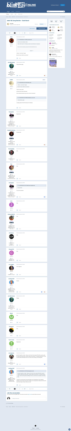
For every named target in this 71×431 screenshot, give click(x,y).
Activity (12, 11)
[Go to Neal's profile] (11, 40)
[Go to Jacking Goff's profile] (11, 282)
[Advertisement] (56, 76)
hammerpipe (11, 148)
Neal (11, 36)
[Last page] (27, 33)
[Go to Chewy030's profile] (11, 253)
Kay (11, 164)
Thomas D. (11, 326)
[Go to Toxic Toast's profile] (11, 343)
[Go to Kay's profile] (11, 167)
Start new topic (32, 28)
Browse (8, 11)
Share (37, 24)
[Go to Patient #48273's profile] (11, 218)
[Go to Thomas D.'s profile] (11, 330)
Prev (9, 388)
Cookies (37, 428)
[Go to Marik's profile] (11, 317)
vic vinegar (11, 264)
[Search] (64, 11)
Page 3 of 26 (31, 388)
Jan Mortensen (11, 62)
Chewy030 (11, 249)
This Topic (59, 11)
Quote (20, 58)
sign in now (30, 394)
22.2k (12, 174)
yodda (12, 23)
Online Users (20, 14)
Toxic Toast (11, 339)
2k (11, 157)
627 (12, 88)
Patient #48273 (11, 214)
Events (12, 14)
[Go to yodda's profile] (8, 24)
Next (25, 388)
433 (12, 322)
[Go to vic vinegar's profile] (11, 268)
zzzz (11, 201)
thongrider (11, 111)
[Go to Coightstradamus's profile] (11, 134)
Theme (33, 428)
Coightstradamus (11, 130)
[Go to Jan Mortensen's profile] (11, 66)
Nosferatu (11, 232)
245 (12, 348)
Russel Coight (30, 185)
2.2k (12, 273)
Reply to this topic (42, 28)
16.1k (12, 140)
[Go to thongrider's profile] (11, 115)
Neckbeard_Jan (30, 97)
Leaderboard (18, 11)
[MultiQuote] (17, 58)
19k (11, 224)
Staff (15, 14)
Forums (7, 14)
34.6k (12, 71)
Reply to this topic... (16, 398)
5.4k (12, 362)
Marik (11, 313)
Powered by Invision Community (35, 429)
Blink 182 (18, 24)
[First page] (7, 33)
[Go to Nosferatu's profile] (11, 236)
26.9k (12, 191)
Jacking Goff (11, 278)
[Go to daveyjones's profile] (11, 356)
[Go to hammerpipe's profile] (11, 152)
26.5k (12, 287)
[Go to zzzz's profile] (11, 204)
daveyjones (11, 353)
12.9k (12, 258)
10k (11, 335)
